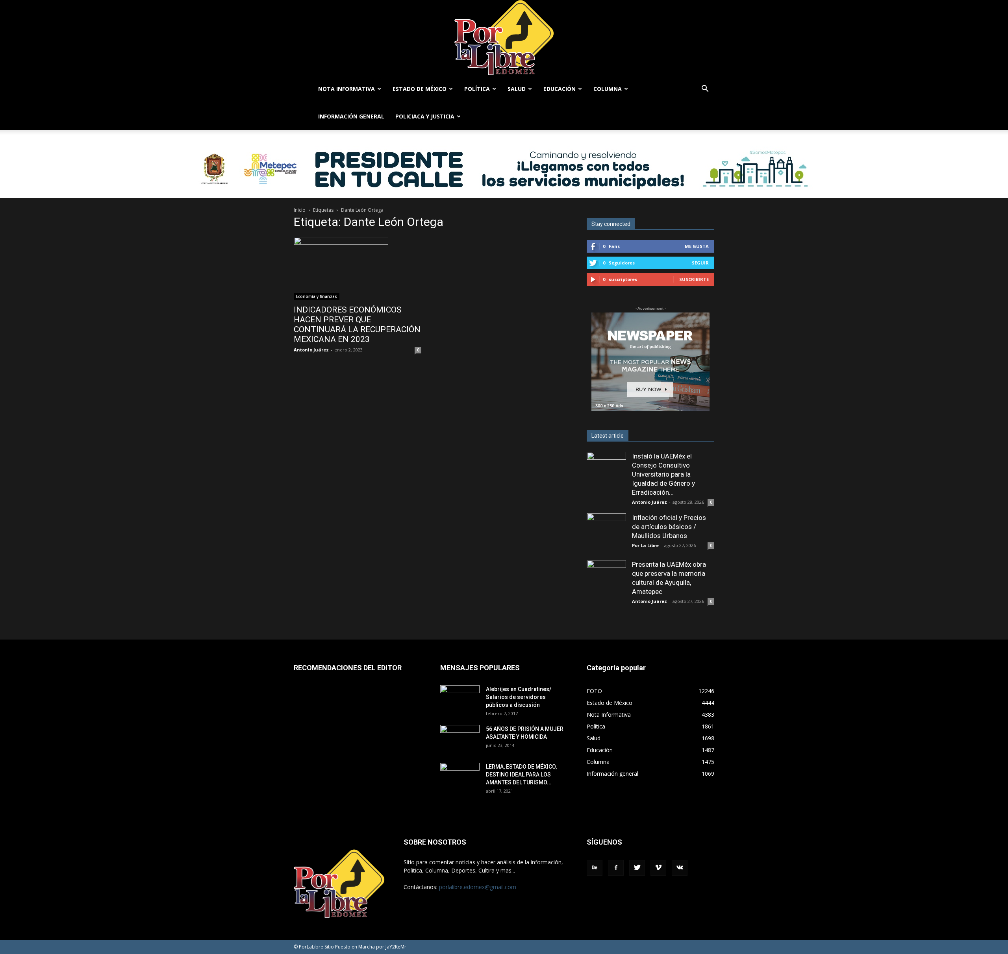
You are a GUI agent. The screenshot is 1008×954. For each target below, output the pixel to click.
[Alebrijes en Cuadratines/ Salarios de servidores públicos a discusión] (460, 699)
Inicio (300, 210)
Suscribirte (694, 279)
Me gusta (697, 246)
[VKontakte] (679, 868)
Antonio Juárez (311, 350)
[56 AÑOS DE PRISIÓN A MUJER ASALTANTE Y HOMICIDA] (460, 738)
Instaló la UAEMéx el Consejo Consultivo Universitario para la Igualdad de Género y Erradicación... (663, 474)
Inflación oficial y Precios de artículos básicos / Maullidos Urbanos (669, 527)
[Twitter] (637, 868)
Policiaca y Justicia (424, 116)
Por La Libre (645, 545)
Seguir (700, 263)
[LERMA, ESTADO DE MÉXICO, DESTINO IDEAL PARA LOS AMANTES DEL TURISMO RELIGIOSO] (460, 776)
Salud (517, 88)
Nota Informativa (346, 88)
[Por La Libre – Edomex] (504, 37)
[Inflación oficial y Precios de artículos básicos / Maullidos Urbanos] (606, 533)
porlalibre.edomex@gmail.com (477, 887)
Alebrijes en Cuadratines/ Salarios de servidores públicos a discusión (518, 697)
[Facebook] (616, 868)
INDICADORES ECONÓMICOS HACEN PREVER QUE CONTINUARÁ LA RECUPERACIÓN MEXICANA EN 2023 (357, 324)
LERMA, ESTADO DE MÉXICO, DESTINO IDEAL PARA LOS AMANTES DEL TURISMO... (521, 775)
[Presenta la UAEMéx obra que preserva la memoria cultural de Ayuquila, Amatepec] (606, 579)
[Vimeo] (658, 868)
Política (477, 88)
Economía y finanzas (316, 296)
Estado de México (420, 88)
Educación (559, 88)
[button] (704, 89)
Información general (351, 116)
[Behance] (594, 868)
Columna (607, 88)
